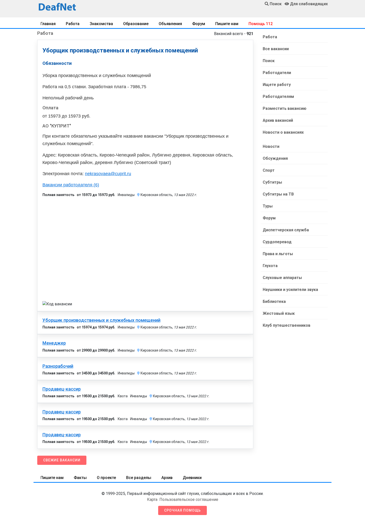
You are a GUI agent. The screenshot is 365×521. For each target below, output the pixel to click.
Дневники (192, 477)
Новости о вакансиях (283, 132)
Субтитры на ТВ (278, 194)
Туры (268, 206)
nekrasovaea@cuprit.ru (108, 173)
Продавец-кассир (61, 389)
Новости (271, 146)
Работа (72, 23)
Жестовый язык (279, 313)
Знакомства (101, 23)
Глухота (270, 265)
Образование (135, 23)
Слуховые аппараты (282, 277)
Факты (80, 477)
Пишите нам (226, 23)
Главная (48, 23)
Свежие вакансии (61, 460)
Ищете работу (277, 84)
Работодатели (277, 72)
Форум (198, 23)
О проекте (106, 477)
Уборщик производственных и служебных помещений (101, 320)
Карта (152, 499)
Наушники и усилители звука (290, 289)
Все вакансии (276, 48)
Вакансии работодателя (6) (70, 184)
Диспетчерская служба (286, 230)
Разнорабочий (57, 366)
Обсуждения (275, 158)
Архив (167, 477)
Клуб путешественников (286, 325)
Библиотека (274, 301)
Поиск (269, 60)
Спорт (269, 170)
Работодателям (278, 96)
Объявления (170, 23)
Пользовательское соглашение (188, 499)
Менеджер (54, 343)
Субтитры (272, 182)
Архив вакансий (278, 120)
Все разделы (138, 477)
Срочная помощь (182, 510)
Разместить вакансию (284, 108)
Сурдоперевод (277, 242)
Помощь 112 (261, 23)
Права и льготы (278, 253)
